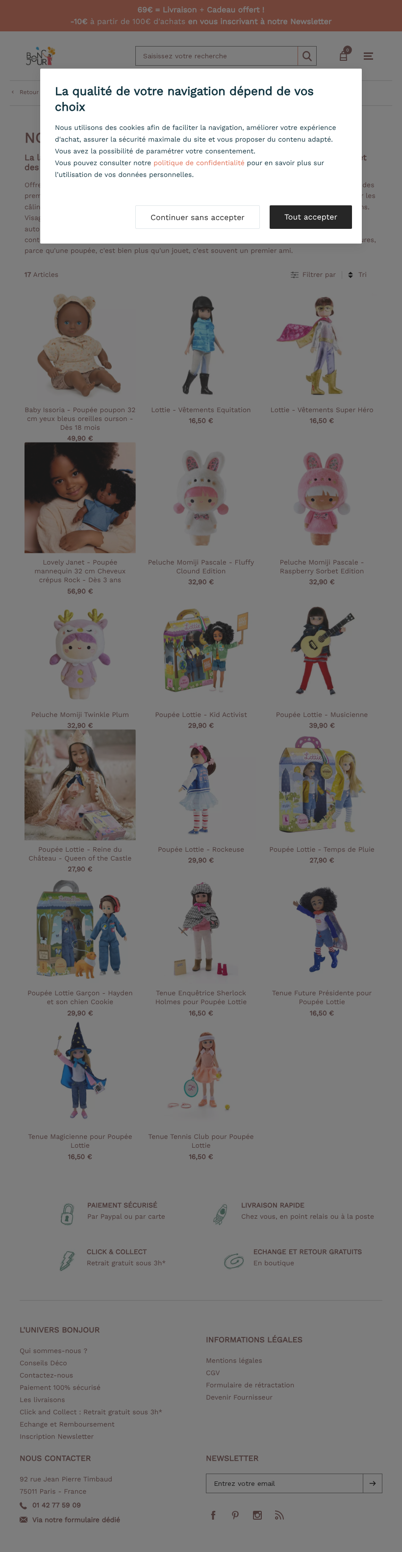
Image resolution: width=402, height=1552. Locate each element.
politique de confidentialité (199, 163)
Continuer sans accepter (198, 217)
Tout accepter (310, 217)
